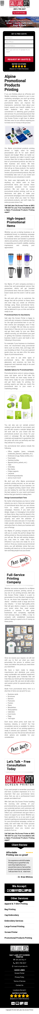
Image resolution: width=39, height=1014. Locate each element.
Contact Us (19, 985)
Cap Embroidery (12, 915)
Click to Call (20, 13)
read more (26, 871)
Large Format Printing (14, 926)
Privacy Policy (19, 977)
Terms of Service (19, 981)
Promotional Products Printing (18, 938)
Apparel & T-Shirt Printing (16, 904)
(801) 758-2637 (19, 9)
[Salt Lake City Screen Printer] (19, 949)
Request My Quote (18, 59)
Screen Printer (11, 932)
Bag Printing (10, 909)
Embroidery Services (14, 921)
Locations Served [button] (19, 990)
